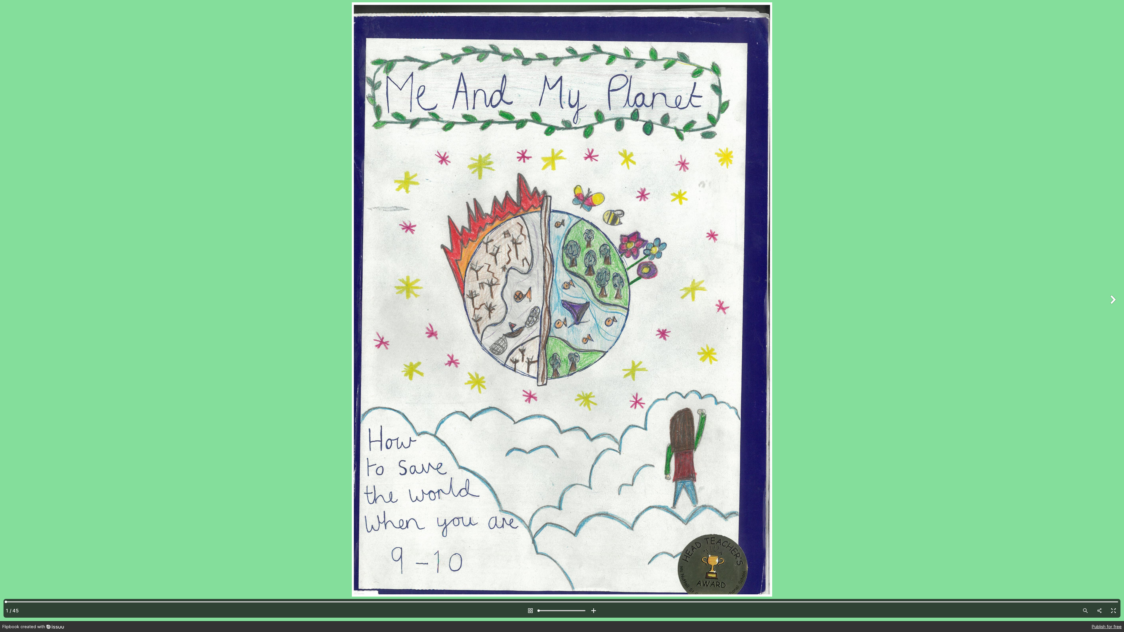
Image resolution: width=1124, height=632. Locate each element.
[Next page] (1112, 310)
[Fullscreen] (1113, 610)
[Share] (1099, 610)
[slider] (562, 611)
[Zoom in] (593, 610)
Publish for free (1107, 626)
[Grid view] (530, 610)
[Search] (1085, 610)
